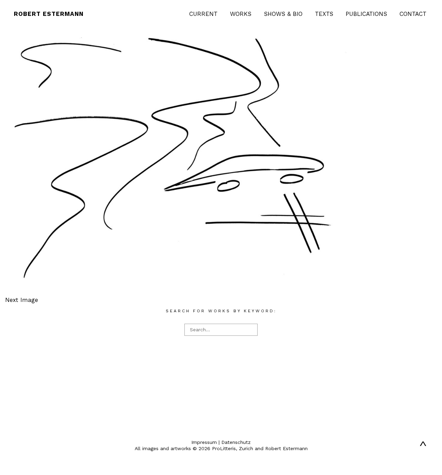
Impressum (204, 442)
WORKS (240, 13)
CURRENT (203, 13)
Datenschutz (236, 442)
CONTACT (413, 13)
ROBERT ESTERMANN (49, 13)
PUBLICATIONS (366, 13)
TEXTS (324, 13)
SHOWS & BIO (283, 13)
